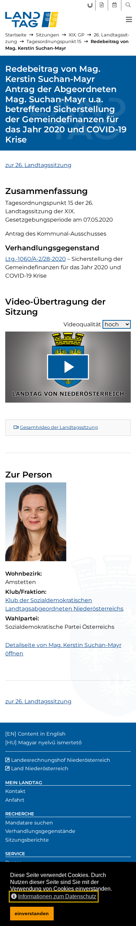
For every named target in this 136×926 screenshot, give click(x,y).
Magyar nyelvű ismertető (50, 742)
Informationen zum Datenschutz (57, 896)
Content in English (42, 734)
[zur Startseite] (32, 19)
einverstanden (32, 913)
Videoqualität (82, 324)
